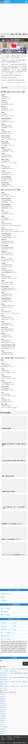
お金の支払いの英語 (4, 641)
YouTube (2, 724)
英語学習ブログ (11, 739)
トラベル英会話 (6, 608)
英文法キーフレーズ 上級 (9, 629)
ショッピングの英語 (11, 641)
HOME (2, 737)
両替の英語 (13, 643)
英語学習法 (2, 733)
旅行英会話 (2, 729)
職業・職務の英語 (11, 650)
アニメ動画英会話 (8, 737)
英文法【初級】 (9, 652)
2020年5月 (2, 698)
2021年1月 (2, 696)
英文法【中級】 (3, 652)
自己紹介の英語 (17, 650)
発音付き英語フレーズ (18, 737)
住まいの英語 (12, 645)
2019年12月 (3, 705)
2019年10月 (3, 709)
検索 (1, 660)
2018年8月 (2, 720)
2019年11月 (3, 707)
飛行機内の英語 (20, 652)
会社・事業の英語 (6, 645)
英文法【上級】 (23, 650)
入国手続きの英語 (22, 645)
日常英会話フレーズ (7, 635)
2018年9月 (2, 718)
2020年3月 (2, 701)
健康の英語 (17, 645)
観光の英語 (15, 652)
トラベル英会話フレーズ (8, 632)
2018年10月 (3, 716)
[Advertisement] (14, 18)
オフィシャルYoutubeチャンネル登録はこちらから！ (14, 82)
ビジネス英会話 (6, 614)
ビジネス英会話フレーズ (8, 639)
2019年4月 (2, 711)
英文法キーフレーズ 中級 (9, 626)
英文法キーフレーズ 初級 (9, 622)
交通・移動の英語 (19, 643)
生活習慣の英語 (4, 650)
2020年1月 (2, 703)
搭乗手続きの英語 (7, 648)
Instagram (4, 600)
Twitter (3, 597)
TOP (25, 741)
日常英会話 (5, 611)
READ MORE (14, 423)
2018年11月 (3, 714)
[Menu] (26, 2)
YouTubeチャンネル (7, 593)
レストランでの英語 (7, 643)
